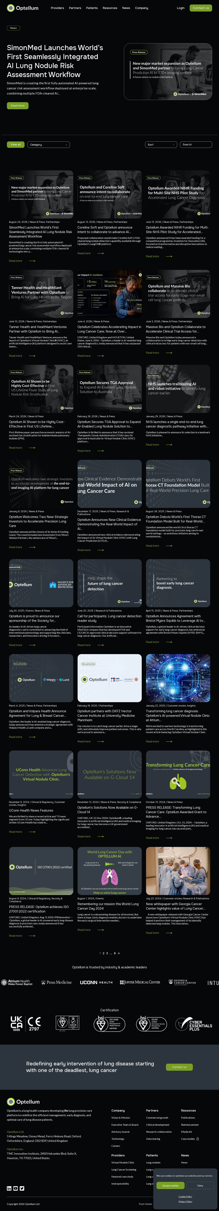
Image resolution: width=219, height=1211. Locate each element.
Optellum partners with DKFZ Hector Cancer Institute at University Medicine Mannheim (106, 715)
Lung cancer (152, 1169)
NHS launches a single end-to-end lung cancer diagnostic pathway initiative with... (177, 424)
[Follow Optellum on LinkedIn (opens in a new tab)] (9, 1189)
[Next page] (119, 953)
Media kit (186, 1131)
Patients (92, 8)
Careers (115, 1145)
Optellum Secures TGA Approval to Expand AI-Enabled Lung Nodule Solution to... (109, 424)
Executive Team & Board (124, 1124)
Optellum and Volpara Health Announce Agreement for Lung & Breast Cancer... (37, 713)
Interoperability (120, 1183)
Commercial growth (157, 1117)
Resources (110, 8)
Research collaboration (159, 1131)
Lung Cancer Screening (123, 1169)
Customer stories (176, 705)
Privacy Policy (185, 1201)
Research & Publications (109, 610)
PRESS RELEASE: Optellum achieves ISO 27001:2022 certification (39, 909)
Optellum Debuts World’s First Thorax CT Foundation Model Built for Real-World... (176, 519)
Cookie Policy (185, 1196)
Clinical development (157, 1124)
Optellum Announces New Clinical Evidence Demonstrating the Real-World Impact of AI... (109, 524)
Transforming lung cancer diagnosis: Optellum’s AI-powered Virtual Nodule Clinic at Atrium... (178, 715)
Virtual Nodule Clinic (122, 1162)
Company (141, 8)
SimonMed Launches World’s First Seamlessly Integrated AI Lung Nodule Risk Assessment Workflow (40, 232)
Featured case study (122, 1176)
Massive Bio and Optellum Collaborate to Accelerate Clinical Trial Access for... (176, 329)
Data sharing (153, 1138)
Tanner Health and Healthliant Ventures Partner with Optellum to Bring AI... (38, 329)
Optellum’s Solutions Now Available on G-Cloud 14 (107, 810)
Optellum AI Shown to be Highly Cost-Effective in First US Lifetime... (37, 424)
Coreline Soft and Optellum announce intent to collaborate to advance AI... (104, 230)
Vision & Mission (120, 1117)
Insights (191, 705)
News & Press (37, 222)
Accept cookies (171, 1185)
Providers (57, 8)
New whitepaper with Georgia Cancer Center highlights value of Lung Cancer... (175, 906)
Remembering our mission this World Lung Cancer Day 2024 (108, 906)
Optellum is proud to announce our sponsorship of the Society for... (34, 618)
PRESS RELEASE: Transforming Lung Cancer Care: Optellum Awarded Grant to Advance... (176, 812)
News (126, 8)
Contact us (201, 8)
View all (16, 144)
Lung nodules (153, 1162)
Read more (18, 105)
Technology (117, 1138)
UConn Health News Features (31, 811)
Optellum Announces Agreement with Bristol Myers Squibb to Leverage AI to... (176, 618)
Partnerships (53, 222)
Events (30, 610)
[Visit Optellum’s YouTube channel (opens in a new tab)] (15, 1189)
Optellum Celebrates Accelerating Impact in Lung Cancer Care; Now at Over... (109, 329)
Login (181, 8)
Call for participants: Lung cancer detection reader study (109, 618)
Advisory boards (120, 1131)
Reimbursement (190, 1124)
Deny (200, 1185)
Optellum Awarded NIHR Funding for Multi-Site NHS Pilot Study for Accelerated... (177, 230)
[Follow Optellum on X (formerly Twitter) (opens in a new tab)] (22, 1189)
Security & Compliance (129, 802)
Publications (188, 1117)
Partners (75, 8)
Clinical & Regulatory (42, 802)
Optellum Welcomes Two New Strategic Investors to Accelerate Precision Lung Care (38, 521)
